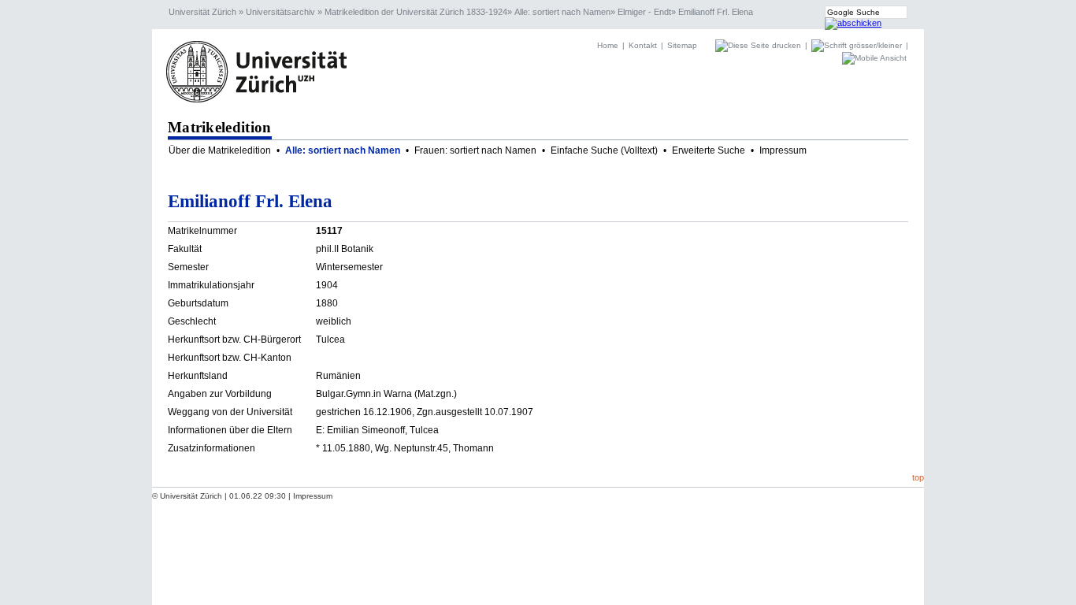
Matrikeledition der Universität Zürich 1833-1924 (416, 12)
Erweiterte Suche (708, 150)
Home (607, 45)
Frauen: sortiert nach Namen (475, 150)
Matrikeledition (220, 127)
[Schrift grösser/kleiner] (858, 45)
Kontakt (643, 45)
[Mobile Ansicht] (874, 58)
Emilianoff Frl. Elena (715, 12)
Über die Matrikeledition (220, 150)
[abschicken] (853, 23)
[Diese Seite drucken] (759, 45)
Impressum (783, 150)
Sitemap (682, 45)
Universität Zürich (202, 12)
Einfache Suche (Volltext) (604, 150)
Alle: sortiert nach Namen (562, 12)
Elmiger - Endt (644, 12)
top (918, 477)
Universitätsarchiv (280, 12)
